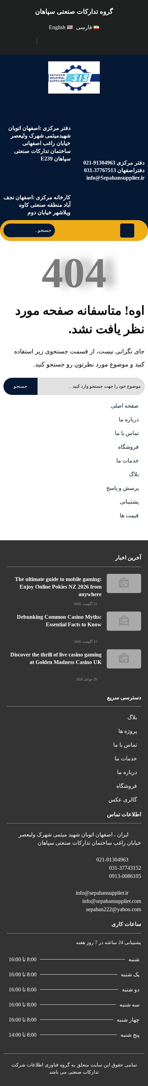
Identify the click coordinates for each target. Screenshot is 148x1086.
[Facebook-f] (61, 39)
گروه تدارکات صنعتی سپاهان (74, 11)
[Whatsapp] (46, 39)
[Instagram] (54, 39)
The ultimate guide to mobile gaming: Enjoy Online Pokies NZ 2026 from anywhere (58, 587)
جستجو (20, 386)
